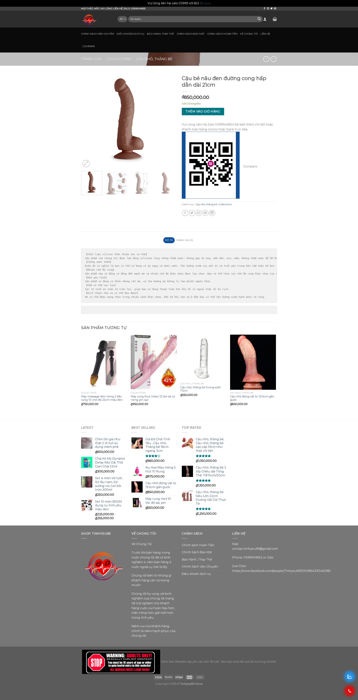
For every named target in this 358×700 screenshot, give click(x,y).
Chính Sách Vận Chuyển (97, 33)
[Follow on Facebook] (264, 8)
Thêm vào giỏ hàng (203, 111)
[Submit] (259, 19)
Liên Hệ (265, 33)
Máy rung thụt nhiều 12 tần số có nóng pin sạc (153, 398)
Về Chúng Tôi (249, 33)
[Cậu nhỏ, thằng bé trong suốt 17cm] (203, 358)
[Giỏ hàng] (275, 19)
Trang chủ (91, 59)
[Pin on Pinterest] (205, 213)
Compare (88, 46)
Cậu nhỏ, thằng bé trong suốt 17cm (200, 389)
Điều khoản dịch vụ (130, 33)
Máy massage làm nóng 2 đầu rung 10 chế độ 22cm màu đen (102, 398)
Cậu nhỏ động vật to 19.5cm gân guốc (252, 398)
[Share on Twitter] (192, 213)
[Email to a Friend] (199, 213)
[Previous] (87, 120)
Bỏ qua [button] (205, 3)
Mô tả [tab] (169, 240)
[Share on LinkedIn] (212, 213)
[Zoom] (86, 163)
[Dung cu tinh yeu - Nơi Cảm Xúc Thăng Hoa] (96, 19)
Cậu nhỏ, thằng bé (154, 59)
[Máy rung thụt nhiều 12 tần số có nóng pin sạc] (154, 362)
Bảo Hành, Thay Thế (160, 33)
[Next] (169, 120)
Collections (119, 59)
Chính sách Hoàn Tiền (222, 33)
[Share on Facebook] (185, 213)
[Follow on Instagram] (268, 8)
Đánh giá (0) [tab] (185, 240)
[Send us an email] (275, 8)
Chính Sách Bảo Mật (191, 33)
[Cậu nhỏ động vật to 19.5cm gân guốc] (253, 362)
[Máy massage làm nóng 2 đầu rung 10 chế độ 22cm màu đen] (104, 362)
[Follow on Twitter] (271, 8)
